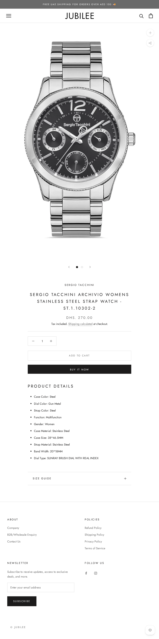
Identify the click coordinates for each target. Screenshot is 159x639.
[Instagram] (95, 573)
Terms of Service (95, 548)
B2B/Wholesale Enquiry (22, 535)
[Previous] (69, 267)
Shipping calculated (80, 324)
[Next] (90, 267)
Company (13, 528)
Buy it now (79, 369)
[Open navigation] (8, 16)
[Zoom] (150, 32)
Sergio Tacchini (79, 285)
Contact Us (13, 541)
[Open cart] (151, 15)
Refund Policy (93, 528)
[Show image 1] (77, 267)
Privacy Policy (93, 541)
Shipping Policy (94, 535)
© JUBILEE (18, 627)
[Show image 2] (82, 267)
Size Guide (42, 478)
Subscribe (21, 601)
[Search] (141, 16)
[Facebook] (86, 573)
